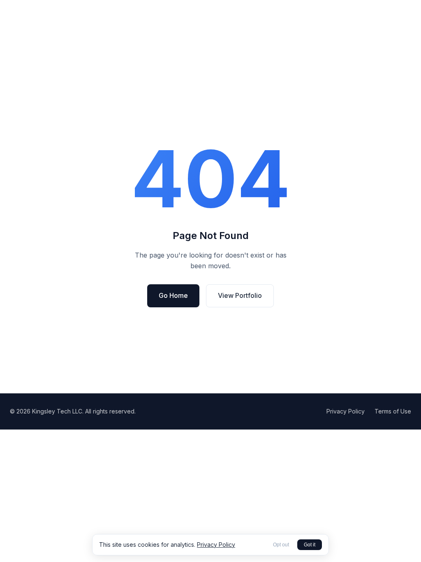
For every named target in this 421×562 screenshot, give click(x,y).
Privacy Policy (345, 411)
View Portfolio (240, 295)
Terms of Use (393, 411)
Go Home (173, 295)
